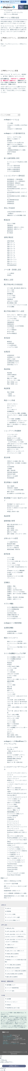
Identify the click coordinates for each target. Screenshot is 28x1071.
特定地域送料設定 (11, 265)
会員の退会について (12, 364)
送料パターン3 (11, 246)
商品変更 (7, 388)
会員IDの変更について (13, 362)
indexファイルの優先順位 (13, 802)
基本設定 (9, 677)
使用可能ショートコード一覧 (14, 756)
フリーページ (10, 692)
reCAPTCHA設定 (11, 152)
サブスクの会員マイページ (14, 618)
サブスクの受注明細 (12, 616)
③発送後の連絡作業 (12, 472)
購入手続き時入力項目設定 (13, 284)
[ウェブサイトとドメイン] (14, 57)
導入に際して (10, 749)
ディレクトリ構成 (11, 804)
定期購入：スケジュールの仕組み (16, 591)
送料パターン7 (11, 254)
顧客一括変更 (10, 528)
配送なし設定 (8, 280)
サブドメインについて (13, 821)
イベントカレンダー (12, 434)
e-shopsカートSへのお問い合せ (15, 142)
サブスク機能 (8, 604)
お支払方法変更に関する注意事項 (15, 973)
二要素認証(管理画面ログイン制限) (16, 150)
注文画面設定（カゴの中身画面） (16, 326)
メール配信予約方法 (12, 542)
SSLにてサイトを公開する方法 (15, 836)
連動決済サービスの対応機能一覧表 (16, 215)
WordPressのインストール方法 (15, 830)
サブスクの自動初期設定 (13, 171)
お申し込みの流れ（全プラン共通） (15, 931)
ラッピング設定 (11, 295)
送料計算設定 (8, 237)
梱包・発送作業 (11, 470)
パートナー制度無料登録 (13, 987)
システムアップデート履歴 (13, 917)
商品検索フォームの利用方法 (14, 440)
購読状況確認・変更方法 (13, 549)
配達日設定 (10, 231)
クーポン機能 (10, 559)
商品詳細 (9, 688)
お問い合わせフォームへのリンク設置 (17, 443)
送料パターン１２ (11, 263)
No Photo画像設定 (12, 333)
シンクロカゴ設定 (11, 318)
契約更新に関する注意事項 (13, 967)
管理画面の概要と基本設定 (14, 758)
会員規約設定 (10, 201)
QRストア (9, 407)
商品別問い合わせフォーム (14, 445)
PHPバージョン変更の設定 (14, 787)
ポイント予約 (10, 292)
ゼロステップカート (12, 404)
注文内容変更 (10, 466)
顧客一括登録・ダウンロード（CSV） (17, 533)
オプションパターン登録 (13, 380)
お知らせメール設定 (12, 301)
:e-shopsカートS (11, 1035)
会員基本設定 (10, 355)
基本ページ (10, 690)
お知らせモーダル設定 (13, 673)
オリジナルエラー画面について (15, 813)
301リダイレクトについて (14, 825)
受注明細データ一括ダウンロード (16, 504)
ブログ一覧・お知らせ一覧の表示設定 (17, 701)
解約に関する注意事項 (12, 976)
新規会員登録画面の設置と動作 (15, 447)
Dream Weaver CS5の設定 (14, 875)
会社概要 (9, 998)
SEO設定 (9, 664)
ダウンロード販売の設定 (13, 165)
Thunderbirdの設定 (12, 864)
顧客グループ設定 (11, 532)
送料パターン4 (11, 248)
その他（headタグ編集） (13, 666)
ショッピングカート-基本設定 (14, 176)
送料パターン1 (11, 243)
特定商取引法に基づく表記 (13, 1007)
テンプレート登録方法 (13, 547)
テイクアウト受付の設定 (13, 167)
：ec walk (10, 1036)
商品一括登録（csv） (12, 382)
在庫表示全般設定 (11, 374)
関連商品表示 (10, 324)
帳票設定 (9, 341)
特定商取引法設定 (11, 186)
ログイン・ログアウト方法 (14, 137)
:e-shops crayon (12, 1038)
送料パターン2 (11, 244)
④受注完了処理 (11, 474)
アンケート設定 (11, 297)
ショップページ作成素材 (12, 431)
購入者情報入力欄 (11, 303)
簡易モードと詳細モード (13, 139)
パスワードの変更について (14, 799)
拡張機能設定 (10, 411)
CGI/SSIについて (11, 817)
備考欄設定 (10, 293)
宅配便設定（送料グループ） (14, 229)
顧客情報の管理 (9, 521)
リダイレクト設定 (11, 436)
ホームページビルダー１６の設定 (16, 873)
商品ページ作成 (9, 400)
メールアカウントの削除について (16, 849)
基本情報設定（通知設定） (14, 183)
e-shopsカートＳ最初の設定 (14, 129)
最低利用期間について (12, 947)
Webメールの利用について (14, 858)
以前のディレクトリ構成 (13, 808)
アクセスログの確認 (12, 806)
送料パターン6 (11, 252)
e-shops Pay (23, 1043)
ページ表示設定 (11, 672)
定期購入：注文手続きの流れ (14, 590)
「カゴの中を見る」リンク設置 (15, 442)
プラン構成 (10, 123)
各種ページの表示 (11, 725)
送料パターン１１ (11, 261)
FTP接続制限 (10, 819)
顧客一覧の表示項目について (14, 524)
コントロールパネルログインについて (17, 797)
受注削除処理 (10, 478)
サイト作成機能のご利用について (16, 657)
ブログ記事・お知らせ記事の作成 (16, 699)
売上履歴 (9, 574)
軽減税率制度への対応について (12, 890)
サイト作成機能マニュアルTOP (15, 653)
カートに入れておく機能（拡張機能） (17, 413)
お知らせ (9, 908)
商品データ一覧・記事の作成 (14, 762)
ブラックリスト (11, 578)
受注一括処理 (10, 486)
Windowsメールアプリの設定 (14, 865)
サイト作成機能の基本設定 (14, 659)
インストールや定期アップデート (16, 755)
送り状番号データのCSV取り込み (16, 493)
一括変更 (9, 394)
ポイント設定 (10, 290)
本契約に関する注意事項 (13, 953)
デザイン (9, 683)
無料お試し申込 (10, 928)
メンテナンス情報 (11, 914)
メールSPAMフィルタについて (15, 856)
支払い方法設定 (9, 208)
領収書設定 (10, 299)
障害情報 (9, 911)
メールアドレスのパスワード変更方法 (17, 851)
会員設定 (7, 352)
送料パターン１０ (11, 259)
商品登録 (7, 369)
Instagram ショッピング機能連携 (15, 570)
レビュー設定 (10, 557)
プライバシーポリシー (12, 1001)
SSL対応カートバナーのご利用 (15, 576)
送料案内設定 (10, 203)
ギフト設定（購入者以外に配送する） (17, 288)
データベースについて (13, 823)
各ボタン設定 (10, 331)
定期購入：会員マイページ (14, 599)
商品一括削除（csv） (12, 384)
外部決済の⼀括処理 (12, 488)
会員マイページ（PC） (13, 449)
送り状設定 (10, 233)
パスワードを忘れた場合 (13, 800)
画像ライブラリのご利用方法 (14, 144)
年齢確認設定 (10, 322)
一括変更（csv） (11, 396)
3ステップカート (11, 406)
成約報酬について (11, 984)
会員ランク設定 (11, 359)
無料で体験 (20, 7)
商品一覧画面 (10, 392)
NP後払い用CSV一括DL (13, 511)
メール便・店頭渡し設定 (12, 270)
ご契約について (10, 944)
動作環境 (9, 753)
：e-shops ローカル (11, 1042)
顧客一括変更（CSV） (13, 530)
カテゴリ (9, 731)
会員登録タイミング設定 (13, 357)
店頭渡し (9, 275)
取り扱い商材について (12, 956)
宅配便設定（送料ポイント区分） (16, 227)
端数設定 (9, 153)
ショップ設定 (10, 660)
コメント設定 (10, 328)
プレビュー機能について (13, 810)
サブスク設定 (10, 611)
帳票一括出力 (10, 491)
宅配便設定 (10, 225)
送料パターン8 (11, 256)
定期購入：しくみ (11, 588)
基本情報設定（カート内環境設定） (16, 181)
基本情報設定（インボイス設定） (16, 185)
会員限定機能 (8, 628)
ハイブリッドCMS (12, 668)
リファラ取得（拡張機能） (14, 419)
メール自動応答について (13, 854)
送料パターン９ (11, 257)
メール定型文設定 (11, 345)
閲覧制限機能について (13, 812)
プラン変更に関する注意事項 (14, 964)
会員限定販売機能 (11, 631)
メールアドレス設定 (12, 347)
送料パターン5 (11, 250)
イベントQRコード (12, 409)
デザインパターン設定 (13, 718)
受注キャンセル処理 (12, 476)
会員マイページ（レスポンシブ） (16, 451)
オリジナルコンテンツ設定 (14, 453)
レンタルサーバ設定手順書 (11, 883)
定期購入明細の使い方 (13, 614)
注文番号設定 (10, 343)
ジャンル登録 (10, 376)
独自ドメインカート (11, 638)
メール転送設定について (13, 852)
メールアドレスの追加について (15, 847)
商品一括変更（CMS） (13, 735)
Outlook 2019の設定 (12, 869)
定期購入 (7, 582)
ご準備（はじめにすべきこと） (15, 751)
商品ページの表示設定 (13, 724)
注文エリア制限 (11, 223)
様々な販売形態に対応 (12, 158)
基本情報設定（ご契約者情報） (15, 179)
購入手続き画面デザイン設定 (14, 311)
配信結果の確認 (11, 544)
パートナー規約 (10, 990)
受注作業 (7, 457)
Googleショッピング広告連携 (14, 572)
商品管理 (7, 516)
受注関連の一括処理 (11, 482)
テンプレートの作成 (12, 747)
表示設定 (7, 338)
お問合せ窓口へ (14, 1066)
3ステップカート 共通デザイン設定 (16, 315)
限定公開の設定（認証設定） (14, 737)
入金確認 (9, 468)
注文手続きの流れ (11, 613)
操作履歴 (9, 140)
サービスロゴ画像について (13, 920)
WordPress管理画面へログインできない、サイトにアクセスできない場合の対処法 (17, 839)
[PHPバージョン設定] (14, 104)
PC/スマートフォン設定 (13, 716)
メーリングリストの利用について (16, 860)
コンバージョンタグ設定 (13, 565)
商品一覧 (9, 686)
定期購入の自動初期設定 (13, 169)
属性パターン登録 (11, 378)
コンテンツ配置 (11, 685)
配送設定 (7, 220)
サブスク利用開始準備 (13, 609)
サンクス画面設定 (11, 329)
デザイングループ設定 (13, 320)
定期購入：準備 (11, 586)
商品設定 (9, 662)
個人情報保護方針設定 (13, 199)
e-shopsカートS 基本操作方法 (14, 133)
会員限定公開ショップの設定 (14, 633)
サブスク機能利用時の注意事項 (15, 607)
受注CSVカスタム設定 (13, 506)
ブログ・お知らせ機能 (13, 714)
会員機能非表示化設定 (13, 361)
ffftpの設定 (10, 871)
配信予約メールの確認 (13, 545)
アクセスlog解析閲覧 (12, 815)
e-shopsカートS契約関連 (13, 623)
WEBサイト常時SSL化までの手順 (12, 881)
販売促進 (7, 554)
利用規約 (9, 1004)
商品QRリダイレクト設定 (13, 438)
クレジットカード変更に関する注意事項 (16, 970)
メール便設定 (10, 273)
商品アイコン (10, 733)
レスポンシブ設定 (11, 675)
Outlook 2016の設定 (12, 867)
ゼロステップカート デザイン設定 (16, 316)
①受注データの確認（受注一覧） (16, 461)
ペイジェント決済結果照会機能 (15, 489)
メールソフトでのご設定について (16, 862)
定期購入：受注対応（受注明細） (16, 597)
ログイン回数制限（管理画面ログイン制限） (15, 893)
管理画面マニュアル (12, 760)
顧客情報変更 (10, 526)
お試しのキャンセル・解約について (15, 950)
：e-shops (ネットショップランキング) (14, 1040)
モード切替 (10, 670)
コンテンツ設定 (11, 694)
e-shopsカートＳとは (11, 120)
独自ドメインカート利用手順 (14, 641)
